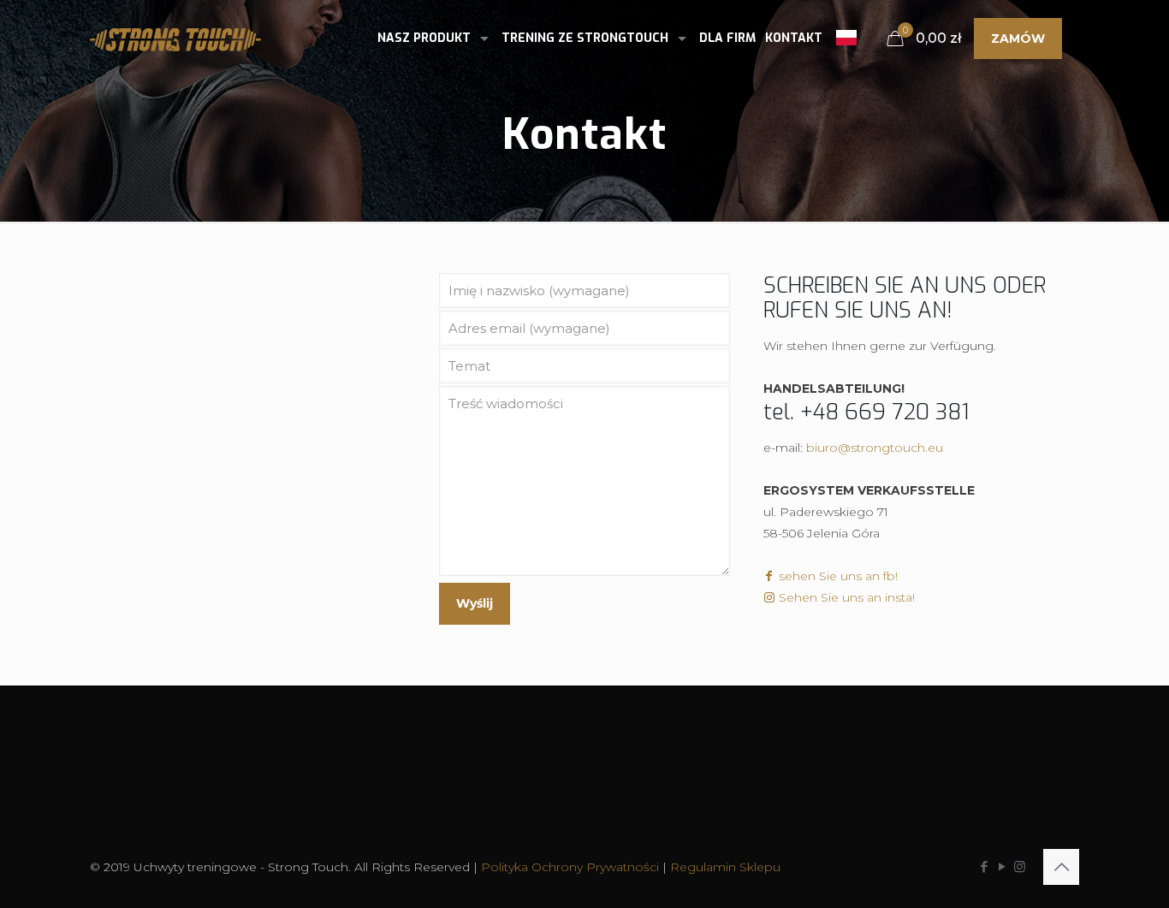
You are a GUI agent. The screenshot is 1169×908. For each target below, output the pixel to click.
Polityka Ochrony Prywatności (570, 867)
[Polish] (846, 35)
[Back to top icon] (1061, 867)
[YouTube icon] (1001, 866)
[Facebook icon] (983, 866)
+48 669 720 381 (885, 412)
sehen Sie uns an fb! (836, 576)
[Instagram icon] (1019, 866)
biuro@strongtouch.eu (874, 447)
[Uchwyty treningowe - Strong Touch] (175, 38)
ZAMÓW (1018, 38)
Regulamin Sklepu (725, 867)
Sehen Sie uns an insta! (845, 597)
